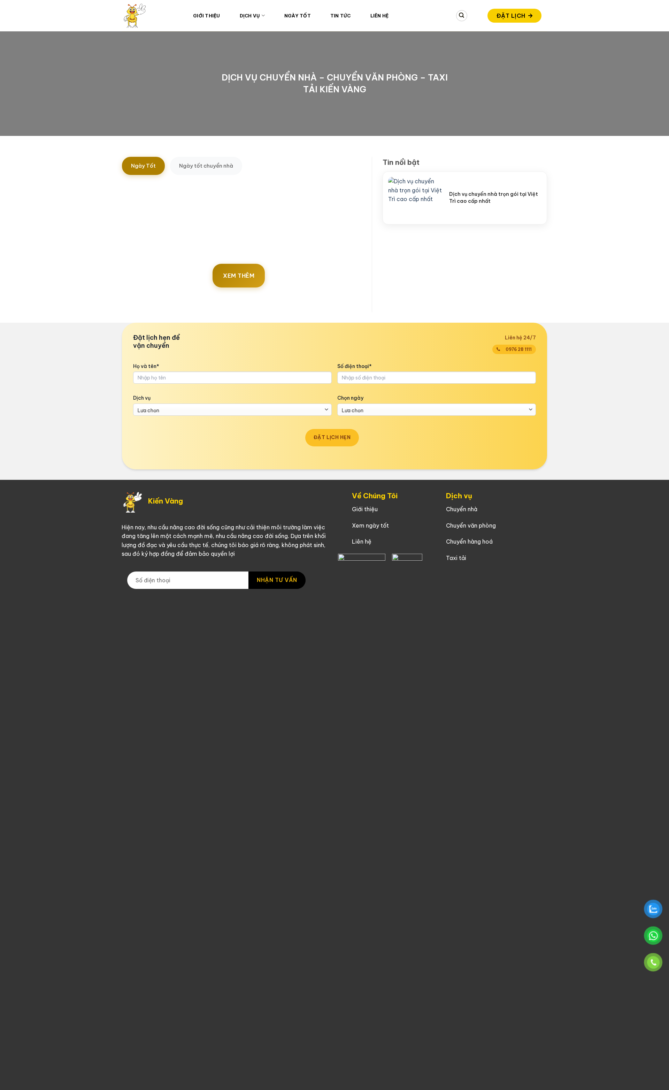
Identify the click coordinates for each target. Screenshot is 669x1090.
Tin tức (340, 15)
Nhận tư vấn (277, 579)
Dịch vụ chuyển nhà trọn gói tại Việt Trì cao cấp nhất (493, 197)
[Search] (461, 15)
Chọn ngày (350, 398)
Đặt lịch (511, 15)
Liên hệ (379, 15)
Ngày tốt (297, 15)
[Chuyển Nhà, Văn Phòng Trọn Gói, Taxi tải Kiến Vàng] (152, 15)
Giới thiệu (206, 15)
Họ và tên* (146, 366)
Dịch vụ (142, 398)
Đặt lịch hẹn (332, 437)
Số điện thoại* (354, 366)
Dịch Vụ (250, 15)
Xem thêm (238, 275)
